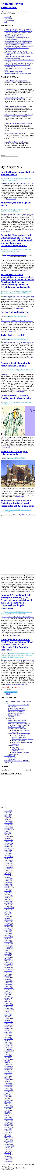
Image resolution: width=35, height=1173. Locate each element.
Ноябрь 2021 (8, 904)
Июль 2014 (7, 1054)
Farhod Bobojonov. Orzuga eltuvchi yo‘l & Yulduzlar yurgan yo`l (17, 65)
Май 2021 (7, 914)
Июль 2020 (7, 931)
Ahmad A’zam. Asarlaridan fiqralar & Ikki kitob (18, 63)
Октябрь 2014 (8, 1049)
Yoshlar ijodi (12, 316)
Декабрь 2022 (8, 882)
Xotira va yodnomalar (18, 740)
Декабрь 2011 (8, 1107)
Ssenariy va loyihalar (14, 715)
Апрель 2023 (8, 875)
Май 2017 (7, 996)
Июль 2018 (7, 972)
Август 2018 (8, 971)
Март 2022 (7, 897)
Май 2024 (7, 855)
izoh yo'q (17, 211)
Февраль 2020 (8, 940)
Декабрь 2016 (8, 1005)
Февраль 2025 (8, 840)
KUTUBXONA (9, 718)
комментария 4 (12, 180)
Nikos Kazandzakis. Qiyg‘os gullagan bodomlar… (14, 452)
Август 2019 (8, 950)
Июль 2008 (7, 1149)
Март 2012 (7, 1102)
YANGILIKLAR (9, 756)
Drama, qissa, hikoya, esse (16, 711)
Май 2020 (7, 935)
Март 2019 (7, 959)
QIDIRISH (7, 694)
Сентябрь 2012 (9, 1091)
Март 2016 (7, 1020)
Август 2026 (8, 811)
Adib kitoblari (12, 706)
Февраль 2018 (8, 981)
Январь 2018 (8, 983)
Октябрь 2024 (8, 846)
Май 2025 (7, 835)
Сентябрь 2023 (9, 869)
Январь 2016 (8, 1023)
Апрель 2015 (8, 1039)
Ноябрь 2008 (8, 1142)
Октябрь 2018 (8, 967)
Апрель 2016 (8, 1018)
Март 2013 (7, 1081)
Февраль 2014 (8, 1062)
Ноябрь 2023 (8, 865)
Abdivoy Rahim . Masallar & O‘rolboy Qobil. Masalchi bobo (16, 396)
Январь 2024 (8, 862)
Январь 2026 (8, 823)
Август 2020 (8, 930)
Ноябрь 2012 (8, 1088)
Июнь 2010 (8, 1117)
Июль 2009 (7, 1131)
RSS (5, 22)
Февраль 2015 (8, 1042)
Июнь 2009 (8, 1132)
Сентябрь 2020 (9, 928)
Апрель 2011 (8, 1110)
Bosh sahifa (7, 17)
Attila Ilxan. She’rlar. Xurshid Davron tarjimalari (18, 46)
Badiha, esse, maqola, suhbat (16, 708)
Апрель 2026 (8, 818)
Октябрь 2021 (8, 906)
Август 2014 (8, 1052)
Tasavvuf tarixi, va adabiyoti (20, 725)
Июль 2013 (7, 1074)
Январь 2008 (8, 1159)
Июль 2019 (7, 952)
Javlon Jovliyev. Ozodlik (12, 335)
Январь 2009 (8, 1139)
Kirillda (14, 684)
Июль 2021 (7, 911)
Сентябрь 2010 (9, 1115)
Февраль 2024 (8, 860)
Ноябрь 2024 (8, 845)
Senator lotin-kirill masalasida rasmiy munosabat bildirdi (15, 364)
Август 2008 (8, 1148)
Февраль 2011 (8, 1114)
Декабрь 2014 (8, 1045)
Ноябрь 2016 (8, 1006)
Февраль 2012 (8, 1103)
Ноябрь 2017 (8, 986)
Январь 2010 (8, 1120)
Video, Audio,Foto (6, 613)
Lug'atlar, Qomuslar (18, 749)
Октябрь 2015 (8, 1028)
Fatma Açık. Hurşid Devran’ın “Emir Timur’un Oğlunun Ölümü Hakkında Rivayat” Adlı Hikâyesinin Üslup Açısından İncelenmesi (17, 644)
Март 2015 (7, 1040)
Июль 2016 (7, 1013)
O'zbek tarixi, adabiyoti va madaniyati (20, 178)
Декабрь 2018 (8, 964)
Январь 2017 (8, 1003)
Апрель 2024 (8, 857)
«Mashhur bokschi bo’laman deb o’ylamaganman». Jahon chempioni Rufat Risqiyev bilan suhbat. (16, 37)
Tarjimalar (11, 716)
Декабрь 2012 (8, 1086)
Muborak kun (12, 757)
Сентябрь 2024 (9, 848)
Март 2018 (7, 979)
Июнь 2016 (8, 1015)
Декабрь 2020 (8, 923)
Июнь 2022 (8, 892)
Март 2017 (7, 1000)
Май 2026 (7, 816)
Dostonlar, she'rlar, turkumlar (16, 710)
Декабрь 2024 (8, 843)
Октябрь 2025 (8, 828)
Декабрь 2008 (8, 1141)
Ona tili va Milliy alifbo (16, 370)
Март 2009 (7, 1136)
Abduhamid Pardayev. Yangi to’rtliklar (15, 51)
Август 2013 (8, 1073)
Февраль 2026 (8, 821)
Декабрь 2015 (8, 1025)
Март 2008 (7, 1156)
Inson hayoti (15, 747)
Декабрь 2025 (8, 824)
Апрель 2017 (8, 998)
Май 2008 (7, 1153)
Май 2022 (7, 894)
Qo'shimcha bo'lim (13, 745)
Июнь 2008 (8, 1151)
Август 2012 (8, 1093)
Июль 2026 (7, 812)
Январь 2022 (8, 901)
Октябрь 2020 (8, 926)
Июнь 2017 (8, 994)
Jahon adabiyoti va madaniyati (17, 728)
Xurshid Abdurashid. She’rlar (15, 312)
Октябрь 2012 (8, 1090)
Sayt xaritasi (8, 18)
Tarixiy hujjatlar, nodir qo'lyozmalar (22, 739)
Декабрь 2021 (8, 903)
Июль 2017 (7, 993)
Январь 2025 (8, 841)
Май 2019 (7, 955)
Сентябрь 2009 (9, 1127)
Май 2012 (7, 1098)
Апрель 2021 (8, 916)
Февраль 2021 (8, 920)
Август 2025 (8, 831)
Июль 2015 (7, 1034)
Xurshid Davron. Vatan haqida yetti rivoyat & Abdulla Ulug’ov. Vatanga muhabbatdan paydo (18, 30)
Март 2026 (7, 819)
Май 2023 (7, 874)
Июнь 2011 (7, 1108)
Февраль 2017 (8, 1001)
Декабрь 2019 (8, 943)
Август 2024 (8, 850)
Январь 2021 (8, 921)
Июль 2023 (7, 872)
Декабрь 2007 (8, 1161)
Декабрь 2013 (8, 1066)
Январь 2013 (8, 1085)
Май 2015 (7, 1037)
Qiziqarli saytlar (9, 20)
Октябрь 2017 (8, 988)
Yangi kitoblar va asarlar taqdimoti (22, 742)
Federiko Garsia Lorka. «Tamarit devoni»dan (17, 73)
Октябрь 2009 (8, 1125)
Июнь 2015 (8, 1035)
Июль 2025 (7, 833)
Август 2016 (8, 1011)
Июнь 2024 (8, 853)
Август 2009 (8, 1129)
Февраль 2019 (8, 960)
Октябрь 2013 (8, 1069)
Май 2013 (7, 1078)
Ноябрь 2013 (8, 1068)
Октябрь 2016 (8, 1008)
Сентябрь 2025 (9, 829)
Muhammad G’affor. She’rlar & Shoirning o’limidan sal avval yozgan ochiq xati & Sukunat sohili (17, 503)
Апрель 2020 (8, 937)
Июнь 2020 (8, 933)
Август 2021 (8, 909)
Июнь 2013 (8, 1076)
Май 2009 (7, 1134)
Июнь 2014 (8, 1056)
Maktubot (12, 458)
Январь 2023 (8, 880)
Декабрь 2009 (8, 1122)
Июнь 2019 (8, 954)
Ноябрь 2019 (8, 945)
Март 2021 (7, 918)
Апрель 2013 (8, 1079)
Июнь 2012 (8, 1096)
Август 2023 (8, 870)
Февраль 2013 (8, 1083)
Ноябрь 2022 (8, 884)
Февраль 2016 (8, 1022)
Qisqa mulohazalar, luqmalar (9, 293)
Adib (6, 178)
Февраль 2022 (8, 899)
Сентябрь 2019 (9, 948)
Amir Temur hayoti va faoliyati (17, 722)
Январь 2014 (8, 1064)
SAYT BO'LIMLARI (10, 692)
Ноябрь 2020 (8, 925)
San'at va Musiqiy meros (19, 737)
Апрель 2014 (8, 1059)
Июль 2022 (7, 891)
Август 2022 (8, 889)
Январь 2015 (8, 1044)
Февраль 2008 (8, 1158)
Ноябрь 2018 (8, 966)
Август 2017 (8, 991)
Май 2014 (7, 1057)
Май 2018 (7, 976)
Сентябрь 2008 (9, 1146)
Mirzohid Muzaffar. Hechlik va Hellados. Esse (18, 41)
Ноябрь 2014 (8, 1047)
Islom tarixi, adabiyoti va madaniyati (19, 723)
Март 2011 (7, 1112)
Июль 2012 (7, 1095)
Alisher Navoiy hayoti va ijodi (17, 720)
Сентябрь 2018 (9, 969)
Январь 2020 (8, 942)
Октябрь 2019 (8, 947)
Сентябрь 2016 (9, 1010)
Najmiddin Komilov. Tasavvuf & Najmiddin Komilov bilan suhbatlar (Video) (17, 43)
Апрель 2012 (8, 1100)
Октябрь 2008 (8, 1144)
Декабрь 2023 (8, 863)
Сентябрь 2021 (9, 908)
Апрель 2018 (8, 977)
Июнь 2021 (8, 913)
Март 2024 (7, 858)
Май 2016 (7, 1017)
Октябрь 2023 (8, 867)
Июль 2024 (7, 852)
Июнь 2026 (8, 814)
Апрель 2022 (8, 896)
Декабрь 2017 (8, 984)
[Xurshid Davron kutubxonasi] (17, 7)
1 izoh (17, 251)
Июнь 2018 (8, 974)
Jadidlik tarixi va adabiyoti (17, 209)
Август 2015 (8, 1032)
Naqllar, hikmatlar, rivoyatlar (20, 752)
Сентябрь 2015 (9, 1030)
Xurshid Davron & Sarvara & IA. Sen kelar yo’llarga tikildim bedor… (17, 57)
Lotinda (8, 684)
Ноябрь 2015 (8, 1027)
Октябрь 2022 (8, 886)
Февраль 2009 (8, 1137)
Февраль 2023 (8, 879)
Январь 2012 (8, 1105)
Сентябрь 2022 (9, 887)
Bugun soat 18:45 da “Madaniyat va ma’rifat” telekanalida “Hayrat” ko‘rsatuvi (17, 33)
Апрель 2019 (8, 957)
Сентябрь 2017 (9, 989)
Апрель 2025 (8, 836)
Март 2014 (7, 1061)
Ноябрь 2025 (8, 826)
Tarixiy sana (4, 251)
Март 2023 (7, 877)
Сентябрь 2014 (9, 1051)
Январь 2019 (8, 962)
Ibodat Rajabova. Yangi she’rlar (13, 71)
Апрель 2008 (8, 1154)
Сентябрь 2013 (9, 1071)
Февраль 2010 (8, 1119)
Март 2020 (7, 938)
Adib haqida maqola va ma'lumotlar (19, 653)
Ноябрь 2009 (8, 1124)
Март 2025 (7, 838)
